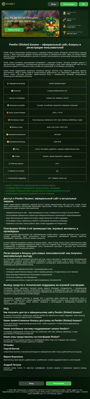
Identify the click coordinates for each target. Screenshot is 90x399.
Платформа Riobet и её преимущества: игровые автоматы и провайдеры (33, 188)
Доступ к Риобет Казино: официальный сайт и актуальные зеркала (30, 185)
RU (83, 4)
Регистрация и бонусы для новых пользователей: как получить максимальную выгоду (38, 191)
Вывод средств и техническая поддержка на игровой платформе (30, 193)
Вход (53, 4)
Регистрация (69, 4)
